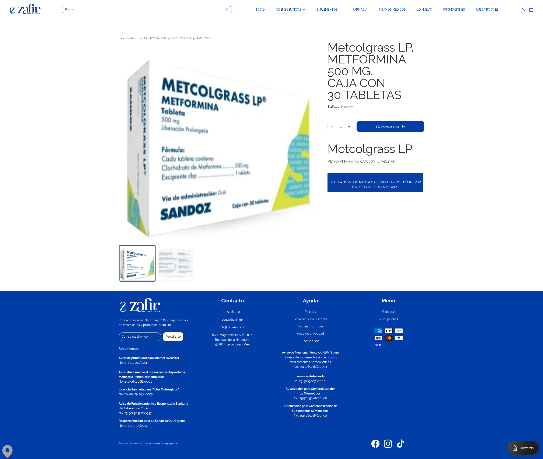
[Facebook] (375, 444)
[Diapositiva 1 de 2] (137, 263)
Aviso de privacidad (310, 333)
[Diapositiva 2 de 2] (175, 263)
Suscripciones (388, 319)
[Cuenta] (523, 9)
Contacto (388, 311)
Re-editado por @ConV (165, 443)
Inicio (122, 38)
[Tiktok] (400, 444)
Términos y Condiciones (310, 319)
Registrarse (173, 336)
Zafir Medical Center (139, 443)
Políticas (310, 311)
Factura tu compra (310, 326)
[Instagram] (388, 444)
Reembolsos (310, 341)
